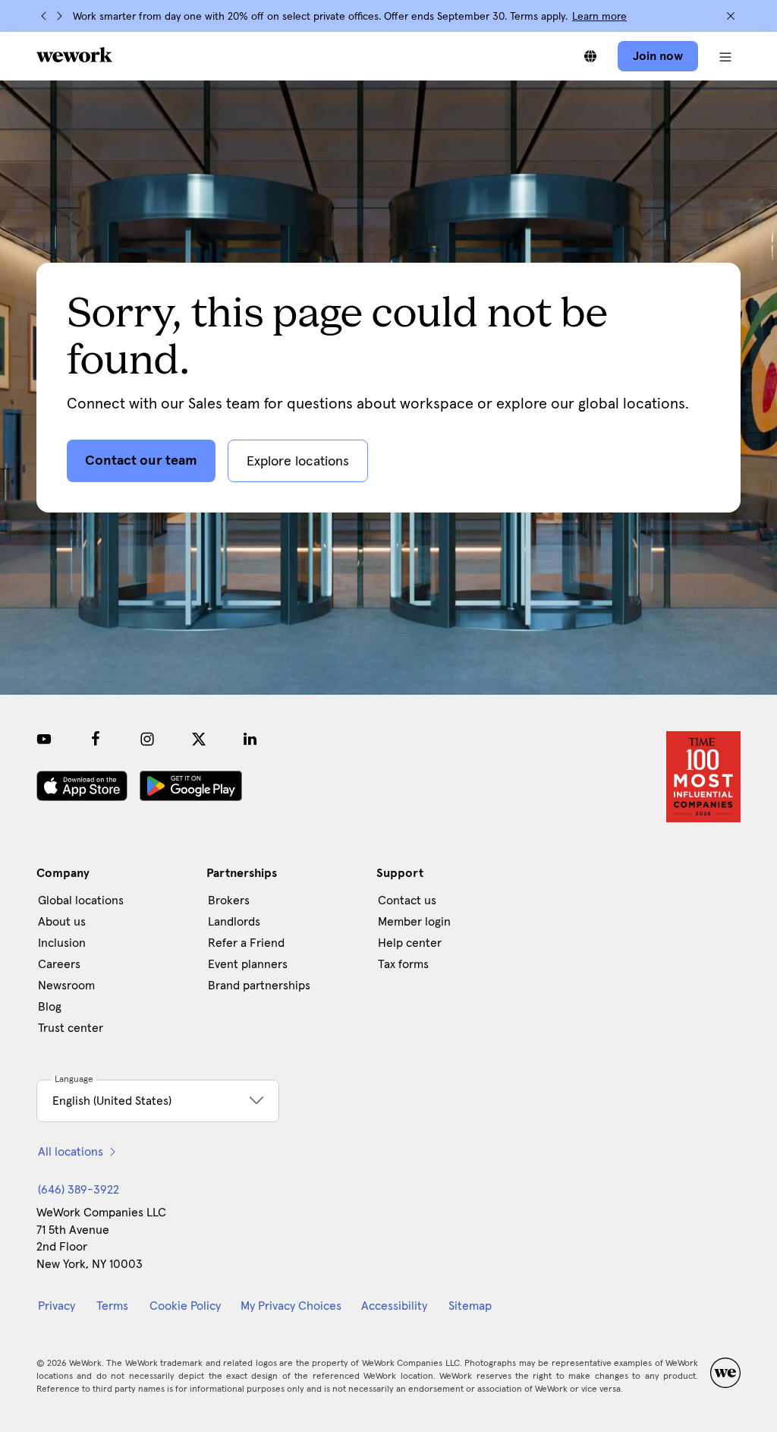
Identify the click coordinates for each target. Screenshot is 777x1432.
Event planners (248, 964)
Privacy (56, 1306)
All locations (70, 1152)
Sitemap (470, 1306)
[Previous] (44, 16)
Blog (49, 1007)
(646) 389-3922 (78, 1190)
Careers (59, 964)
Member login (414, 922)
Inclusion (62, 943)
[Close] (731, 16)
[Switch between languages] (590, 56)
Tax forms (403, 964)
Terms (112, 1306)
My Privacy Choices (291, 1306)
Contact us (407, 900)
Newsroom (66, 985)
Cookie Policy (185, 1306)
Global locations (81, 900)
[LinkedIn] (250, 738)
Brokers (229, 900)
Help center (410, 943)
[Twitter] (198, 738)
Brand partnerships (259, 985)
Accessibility (394, 1306)
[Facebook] (95, 738)
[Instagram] (147, 738)
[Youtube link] (44, 738)
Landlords (234, 922)
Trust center (70, 1028)
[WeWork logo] (74, 54)
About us (62, 922)
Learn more (599, 16)
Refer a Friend (246, 943)
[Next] (59, 16)
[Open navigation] (725, 56)
